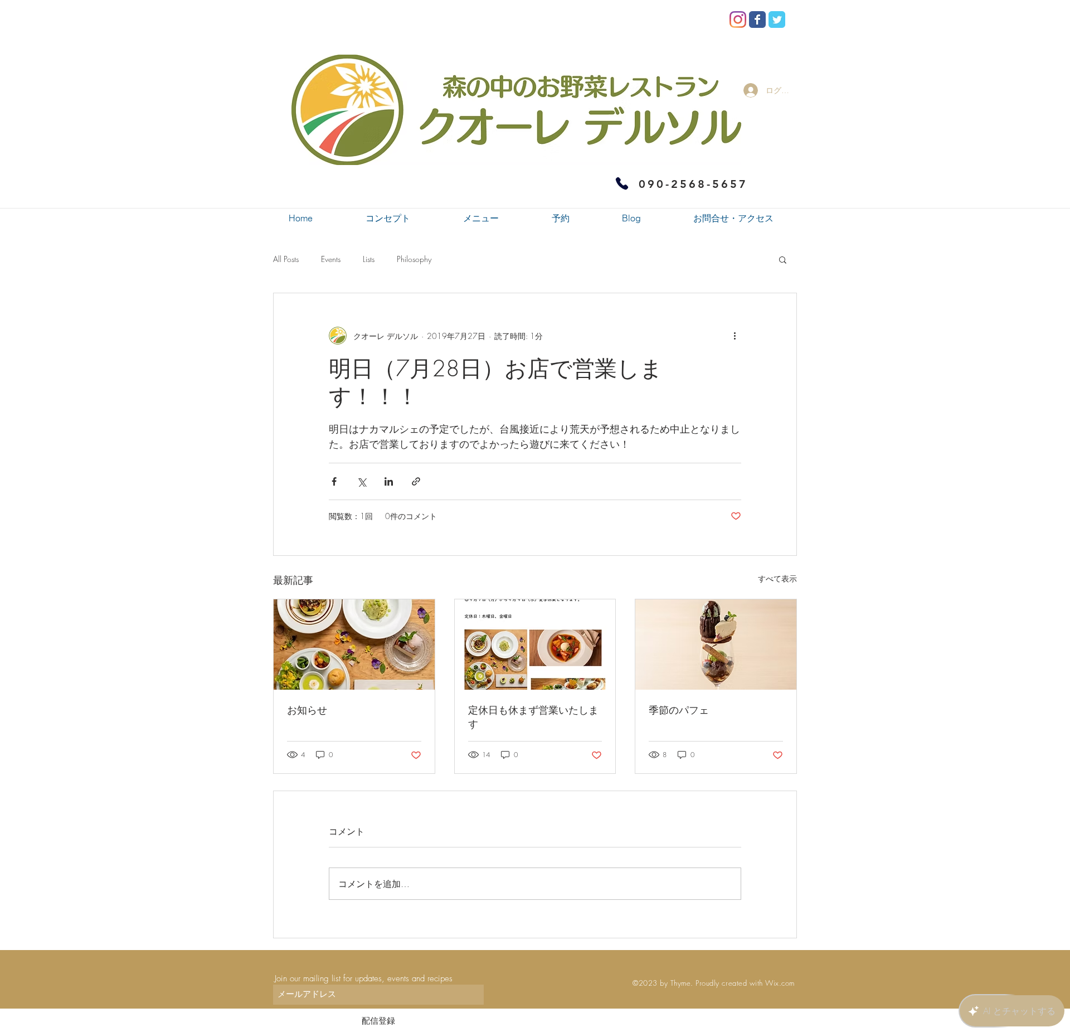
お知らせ (307, 709)
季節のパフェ (679, 709)
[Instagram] (737, 19)
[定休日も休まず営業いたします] (535, 644)
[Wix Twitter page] (777, 19)
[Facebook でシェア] (334, 481)
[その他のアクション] (734, 335)
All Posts (286, 259)
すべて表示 (777, 578)
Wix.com (780, 983)
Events (331, 259)
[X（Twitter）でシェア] (361, 481)
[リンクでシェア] (416, 481)
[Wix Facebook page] (757, 19)
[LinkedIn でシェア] (388, 481)
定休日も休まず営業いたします (533, 716)
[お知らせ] (354, 644)
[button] (782, 259)
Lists (368, 259)
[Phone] (622, 183)
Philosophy (414, 259)
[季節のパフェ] (715, 644)
